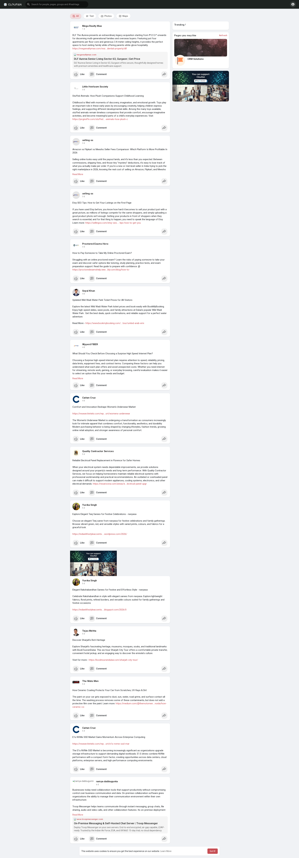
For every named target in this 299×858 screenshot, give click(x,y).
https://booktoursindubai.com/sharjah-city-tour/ (113, 660)
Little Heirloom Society (95, 86)
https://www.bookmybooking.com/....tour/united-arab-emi (114, 323)
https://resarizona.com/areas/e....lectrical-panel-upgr (120, 483)
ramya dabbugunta (107, 781)
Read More (77, 174)
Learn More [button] (165, 851)
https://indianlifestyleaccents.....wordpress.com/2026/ (99, 534)
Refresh (223, 35)
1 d (83, 29)
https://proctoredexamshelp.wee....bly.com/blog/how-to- (101, 269)
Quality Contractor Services (98, 451)
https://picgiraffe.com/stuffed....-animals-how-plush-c (100, 119)
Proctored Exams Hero (95, 243)
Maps (125, 16)
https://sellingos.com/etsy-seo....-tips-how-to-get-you (113, 222)
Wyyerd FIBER (90, 344)
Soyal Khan (88, 290)
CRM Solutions (195, 59)
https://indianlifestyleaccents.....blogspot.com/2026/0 (99, 609)
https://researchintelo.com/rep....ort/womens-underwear (101, 413)
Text (91, 16)
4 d (83, 294)
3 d (83, 90)
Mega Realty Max (92, 26)
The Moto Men (90, 681)
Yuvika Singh (89, 505)
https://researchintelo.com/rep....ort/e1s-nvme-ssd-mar (100, 743)
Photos (108, 16)
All (77, 16)
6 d (97, 784)
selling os (87, 140)
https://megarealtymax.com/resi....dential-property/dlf (99, 48)
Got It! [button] (212, 851)
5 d (83, 454)
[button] (56, 4)
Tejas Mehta (89, 630)
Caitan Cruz (89, 397)
